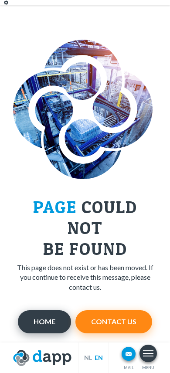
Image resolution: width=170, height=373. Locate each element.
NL (88, 357)
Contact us (113, 321)
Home (44, 321)
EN (99, 357)
